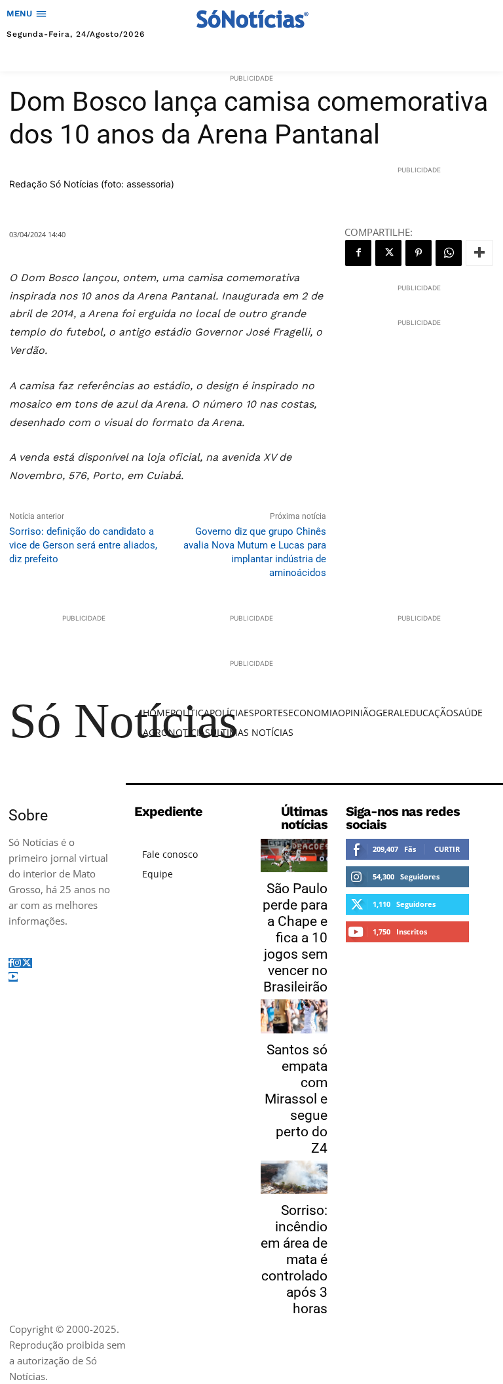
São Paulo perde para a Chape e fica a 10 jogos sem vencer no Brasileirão (295, 938)
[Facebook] (358, 253)
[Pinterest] (418, 253)
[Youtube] (13, 977)
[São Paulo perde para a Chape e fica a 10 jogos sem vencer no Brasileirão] (294, 855)
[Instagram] (17, 963)
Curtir (447, 849)
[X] (388, 253)
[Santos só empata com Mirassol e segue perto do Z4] (294, 1016)
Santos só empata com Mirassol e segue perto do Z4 (296, 1099)
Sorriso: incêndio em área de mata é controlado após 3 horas (294, 1259)
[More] (479, 253)
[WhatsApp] (449, 253)
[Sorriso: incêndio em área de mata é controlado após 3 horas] (294, 1177)
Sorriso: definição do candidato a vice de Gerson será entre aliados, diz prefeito (83, 545)
